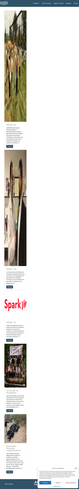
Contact (76, 3)
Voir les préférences (70, 482)
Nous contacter (9, 484)
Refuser (58, 482)
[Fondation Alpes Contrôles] (4, 3)
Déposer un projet (58, 3)
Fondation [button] (36, 3)
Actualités (68, 3)
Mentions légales (57, 486)
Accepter (45, 482)
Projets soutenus (46, 3)
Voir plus (9, 146)
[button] (76, 468)
